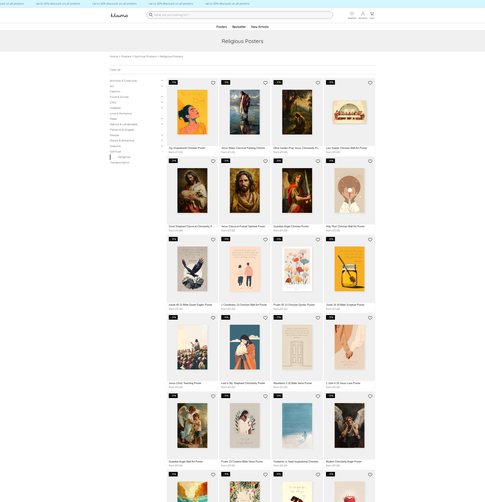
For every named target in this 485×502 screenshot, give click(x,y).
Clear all (115, 69)
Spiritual (115, 151)
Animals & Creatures (123, 80)
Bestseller (239, 27)
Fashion (115, 91)
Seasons (115, 146)
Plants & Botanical (122, 140)
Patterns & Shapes (122, 129)
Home (114, 56)
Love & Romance (121, 113)
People (114, 135)
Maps (113, 118)
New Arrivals (260, 27)
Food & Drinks (119, 97)
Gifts (113, 102)
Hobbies (115, 108)
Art (112, 86)
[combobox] (240, 15)
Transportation (119, 162)
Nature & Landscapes (124, 124)
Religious (124, 157)
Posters (221, 27)
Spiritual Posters (145, 56)
